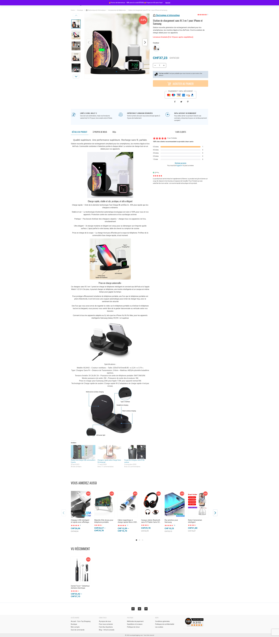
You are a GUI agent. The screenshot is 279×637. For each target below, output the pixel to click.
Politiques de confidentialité (164, 624)
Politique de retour (133, 627)
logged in (179, 165)
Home (73, 10)
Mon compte (75, 627)
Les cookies (159, 627)
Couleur (156, 43)
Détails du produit (79, 131)
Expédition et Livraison (134, 624)
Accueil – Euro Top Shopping (80, 621)
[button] (89, 42)
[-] (155, 65)
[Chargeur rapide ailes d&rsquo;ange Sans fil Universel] (110, 452)
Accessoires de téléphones (117, 10)
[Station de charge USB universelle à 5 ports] (83, 452)
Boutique (80, 10)
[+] (164, 65)
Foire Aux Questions (106, 627)
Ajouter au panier (183, 84)
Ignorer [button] (167, 2)
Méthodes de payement (135, 621)
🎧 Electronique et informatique (96, 10)
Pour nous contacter (106, 624)
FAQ (114, 131)
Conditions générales (162, 621)
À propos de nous (100, 131)
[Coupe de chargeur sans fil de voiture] (136, 452)
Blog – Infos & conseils (106, 630)
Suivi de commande (77, 630)
